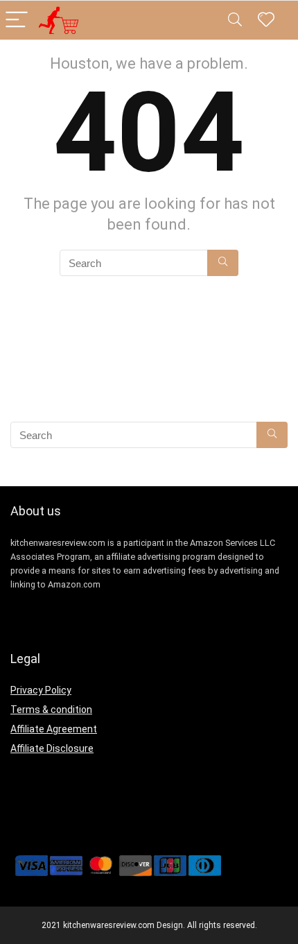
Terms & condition (51, 709)
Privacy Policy (40, 690)
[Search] (235, 20)
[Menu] (16, 20)
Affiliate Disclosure (52, 748)
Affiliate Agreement (53, 729)
